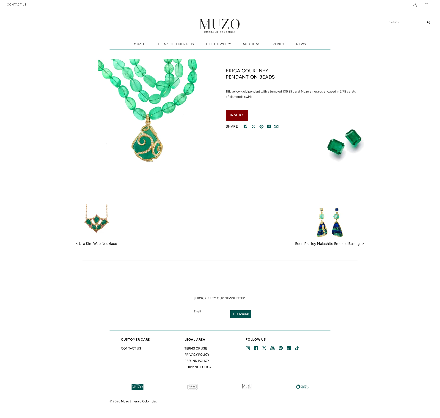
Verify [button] (278, 44)
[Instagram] (248, 348)
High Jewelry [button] (218, 44)
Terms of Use (195, 348)
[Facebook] (256, 348)
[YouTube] (272, 348)
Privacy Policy (196, 355)
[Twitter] (264, 348)
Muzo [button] (139, 44)
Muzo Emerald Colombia (138, 401)
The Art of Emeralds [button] (175, 44)
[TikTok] (297, 348)
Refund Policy (196, 361)
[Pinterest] (281, 348)
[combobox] (410, 22)
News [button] (301, 44)
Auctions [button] (252, 44)
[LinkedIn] (289, 348)
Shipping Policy (197, 367)
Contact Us (131, 348)
